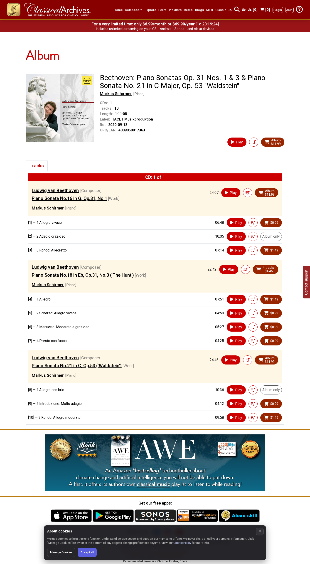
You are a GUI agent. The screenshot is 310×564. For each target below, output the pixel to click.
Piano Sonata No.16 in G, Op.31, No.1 (69, 198)
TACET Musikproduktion (132, 119)
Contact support (306, 282)
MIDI (209, 10)
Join (289, 10)
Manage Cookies (61, 552)
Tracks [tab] (37, 165)
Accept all (87, 552)
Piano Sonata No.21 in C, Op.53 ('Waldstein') (77, 365)
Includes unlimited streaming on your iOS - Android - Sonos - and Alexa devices (155, 29)
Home (118, 10)
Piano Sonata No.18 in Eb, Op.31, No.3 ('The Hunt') (83, 275)
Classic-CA (223, 10)
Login (277, 10)
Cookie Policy (182, 542)
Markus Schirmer (116, 93)
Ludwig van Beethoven (55, 190)
